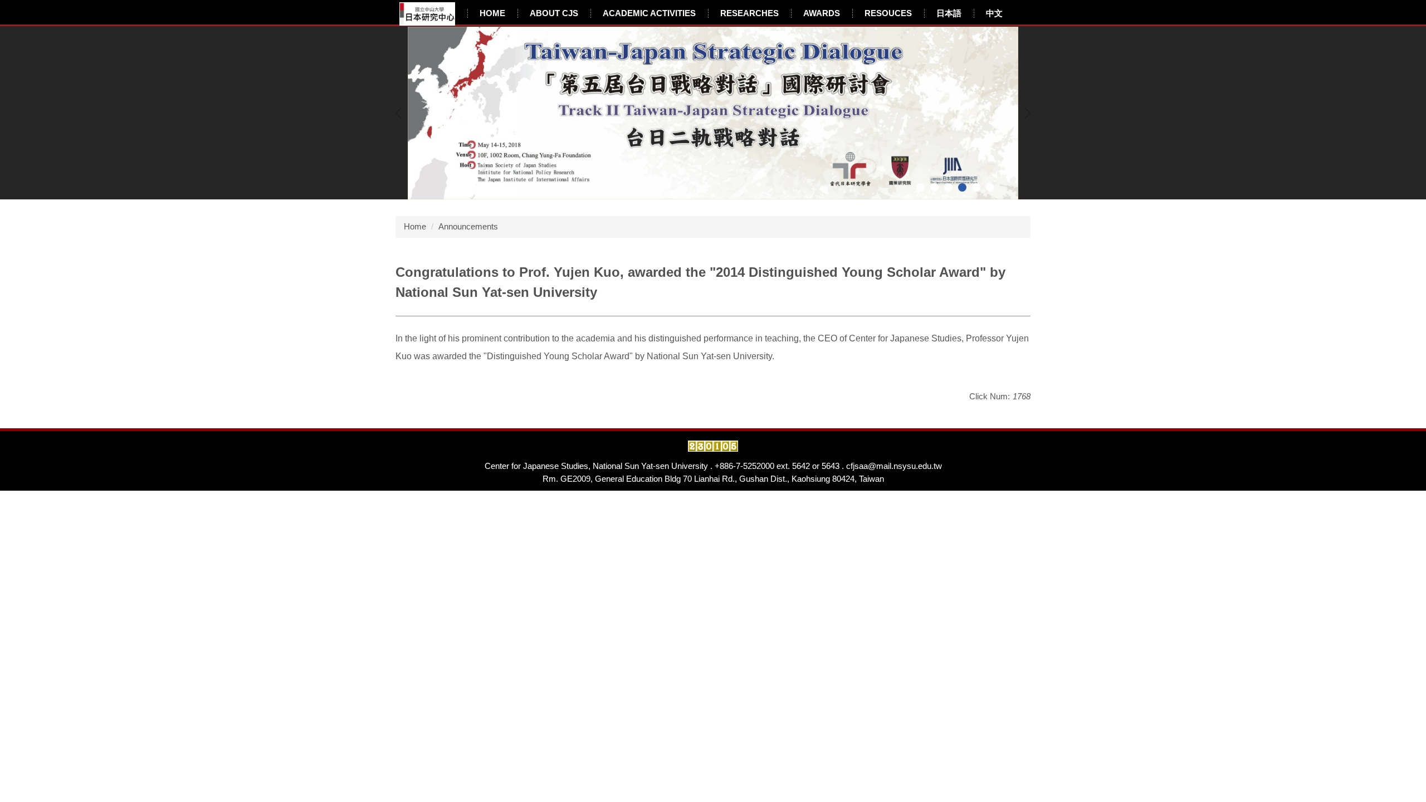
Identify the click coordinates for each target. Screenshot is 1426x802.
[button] (401, 113)
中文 (994, 13)
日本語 (948, 13)
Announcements (468, 226)
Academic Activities (649, 13)
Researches (749, 13)
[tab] (920, 187)
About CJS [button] (554, 13)
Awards (821, 13)
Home (492, 13)
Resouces (888, 13)
